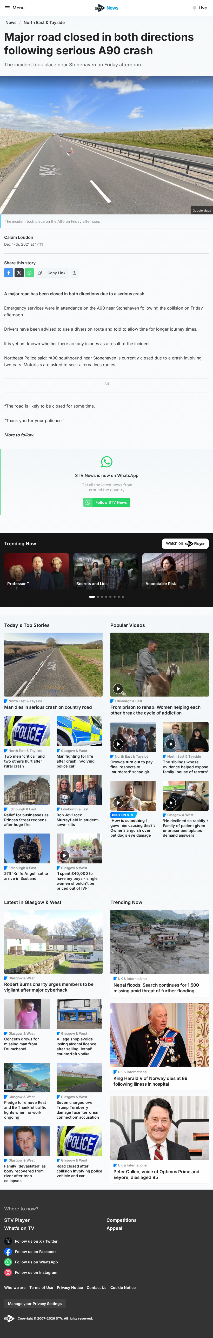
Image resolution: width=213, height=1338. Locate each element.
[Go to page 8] (123, 597)
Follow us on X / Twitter (36, 1241)
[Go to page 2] (98, 597)
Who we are (14, 1287)
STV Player (17, 1220)
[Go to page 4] (106, 597)
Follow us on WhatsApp (36, 1262)
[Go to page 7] (119, 597)
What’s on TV (19, 1228)
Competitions (121, 1220)
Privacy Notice (70, 1287)
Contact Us (96, 1287)
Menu (18, 7)
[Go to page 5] (110, 597)
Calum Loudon (18, 237)
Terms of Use (41, 1287)
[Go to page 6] (115, 597)
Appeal (114, 1228)
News (11, 22)
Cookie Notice (123, 1287)
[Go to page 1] (92, 597)
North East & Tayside (44, 22)
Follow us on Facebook (36, 1251)
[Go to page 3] (102, 597)
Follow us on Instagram (36, 1272)
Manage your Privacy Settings (35, 1303)
